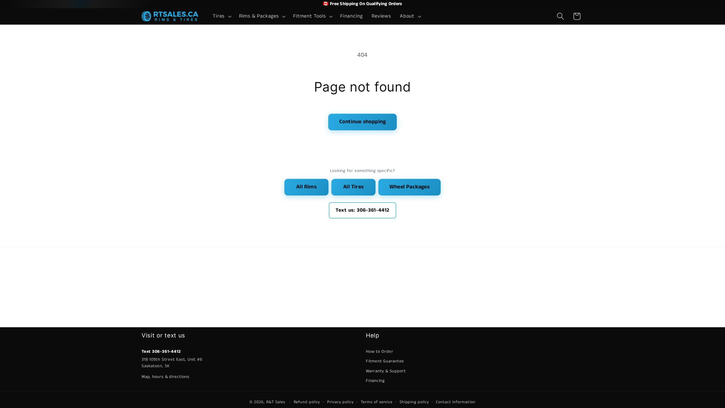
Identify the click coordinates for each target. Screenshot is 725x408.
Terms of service (377, 402)
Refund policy (307, 402)
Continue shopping (362, 122)
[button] (221, 16)
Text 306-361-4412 (161, 351)
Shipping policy (414, 402)
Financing (375, 381)
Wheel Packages (409, 187)
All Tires (353, 187)
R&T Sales (276, 402)
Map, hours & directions (165, 377)
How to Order (379, 351)
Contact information (455, 402)
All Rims (306, 187)
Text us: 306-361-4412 (362, 210)
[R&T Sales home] (170, 16)
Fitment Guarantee (385, 361)
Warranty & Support (386, 371)
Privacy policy (340, 402)
